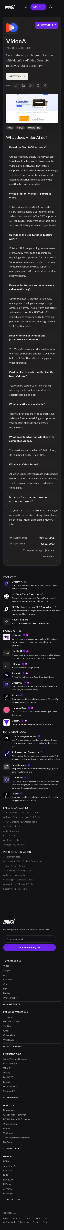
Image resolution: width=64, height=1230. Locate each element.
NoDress (7, 1175)
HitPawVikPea (10, 1086)
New (38, 1218)
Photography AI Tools (14, 844)
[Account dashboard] (50, 7)
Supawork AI (9, 1091)
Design (7, 993)
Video (20, 128)
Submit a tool (23, 1222)
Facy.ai (6, 1081)
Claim (51, 550)
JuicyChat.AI (9, 1165)
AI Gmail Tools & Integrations (18, 870)
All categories (11, 1004)
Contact (35, 1222)
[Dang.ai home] (9, 7)
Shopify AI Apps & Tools (15, 888)
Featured (29, 1218)
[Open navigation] (58, 7)
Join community (27, 947)
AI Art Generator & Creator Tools (20, 821)
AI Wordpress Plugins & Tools (18, 884)
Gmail (6, 1030)
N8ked (6, 1161)
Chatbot (7, 979)
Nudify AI (8, 1179)
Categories (16, 1218)
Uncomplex (9, 1110)
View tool (15, 76)
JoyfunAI (8, 1188)
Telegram (8, 1016)
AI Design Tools (11, 840)
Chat (5, 984)
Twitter (7, 1026)
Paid (10, 128)
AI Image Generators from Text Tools (21, 817)
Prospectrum (10, 1123)
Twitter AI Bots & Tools (15, 865)
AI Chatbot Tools (11, 826)
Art (5, 974)
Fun (5, 988)
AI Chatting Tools (12, 830)
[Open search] (26, 7)
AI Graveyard (9, 1222)
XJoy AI (7, 1068)
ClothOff (8, 1170)
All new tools (11, 1148)
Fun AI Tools (9, 835)
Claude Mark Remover (14, 1114)
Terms (45, 1222)
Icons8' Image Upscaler (15, 1059)
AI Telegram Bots (11, 856)
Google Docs (10, 1035)
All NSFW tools (11, 1199)
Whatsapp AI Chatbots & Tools (18, 879)
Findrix (6, 1128)
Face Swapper (10, 1063)
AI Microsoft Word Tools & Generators (22, 861)
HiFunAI (7, 1184)
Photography (10, 997)
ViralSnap (8, 1133)
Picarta (7, 1072)
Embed (50, 556)
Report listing (34, 550)
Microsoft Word (11, 1021)
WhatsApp (8, 1039)
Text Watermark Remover (16, 1137)
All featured (10, 1097)
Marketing (34, 128)
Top (45, 1218)
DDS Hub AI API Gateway (16, 1119)
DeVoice (7, 1142)
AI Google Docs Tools (14, 875)
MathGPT (8, 1077)
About (6, 1218)
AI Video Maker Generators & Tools (21, 812)
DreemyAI (8, 1193)
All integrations (12, 1046)
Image (6, 970)
